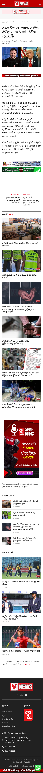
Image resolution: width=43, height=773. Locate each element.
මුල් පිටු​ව (5, 22)
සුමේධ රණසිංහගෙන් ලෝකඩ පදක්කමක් (21, 651)
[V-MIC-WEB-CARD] (21, 449)
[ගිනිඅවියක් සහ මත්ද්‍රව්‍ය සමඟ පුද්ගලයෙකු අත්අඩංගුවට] (21, 327)
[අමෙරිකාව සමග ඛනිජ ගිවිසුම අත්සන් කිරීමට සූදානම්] (21, 57)
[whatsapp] (21, 169)
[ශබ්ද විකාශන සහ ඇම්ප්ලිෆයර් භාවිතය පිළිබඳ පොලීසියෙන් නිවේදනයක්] (21, 359)
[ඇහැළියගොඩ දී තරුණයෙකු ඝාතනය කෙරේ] (21, 261)
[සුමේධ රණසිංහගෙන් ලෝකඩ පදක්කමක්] (21, 637)
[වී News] (21, 4)
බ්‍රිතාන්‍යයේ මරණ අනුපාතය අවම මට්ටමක (13, 200)
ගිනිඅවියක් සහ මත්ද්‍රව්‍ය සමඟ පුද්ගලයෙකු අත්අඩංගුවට (16, 342)
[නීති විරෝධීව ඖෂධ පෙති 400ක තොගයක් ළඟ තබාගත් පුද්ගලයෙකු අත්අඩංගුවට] (21, 293)
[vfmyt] (21, 12)
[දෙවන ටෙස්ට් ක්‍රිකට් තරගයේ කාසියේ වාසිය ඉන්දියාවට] (21, 602)
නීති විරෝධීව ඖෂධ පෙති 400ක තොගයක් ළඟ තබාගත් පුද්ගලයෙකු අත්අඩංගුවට (18, 309)
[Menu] (3, 3)
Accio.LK (27, 762)
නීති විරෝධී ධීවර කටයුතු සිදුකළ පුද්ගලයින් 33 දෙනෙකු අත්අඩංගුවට (18, 405)
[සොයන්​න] (39, 3)
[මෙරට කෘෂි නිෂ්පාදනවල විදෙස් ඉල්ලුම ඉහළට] (21, 229)
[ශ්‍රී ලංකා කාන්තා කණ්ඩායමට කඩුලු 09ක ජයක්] (21, 568)
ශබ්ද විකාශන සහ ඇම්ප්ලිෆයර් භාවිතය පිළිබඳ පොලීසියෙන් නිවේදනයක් (20, 374)
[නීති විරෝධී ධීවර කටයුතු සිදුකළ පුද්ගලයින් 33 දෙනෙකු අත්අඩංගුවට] (21, 391)
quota (26, 486)
